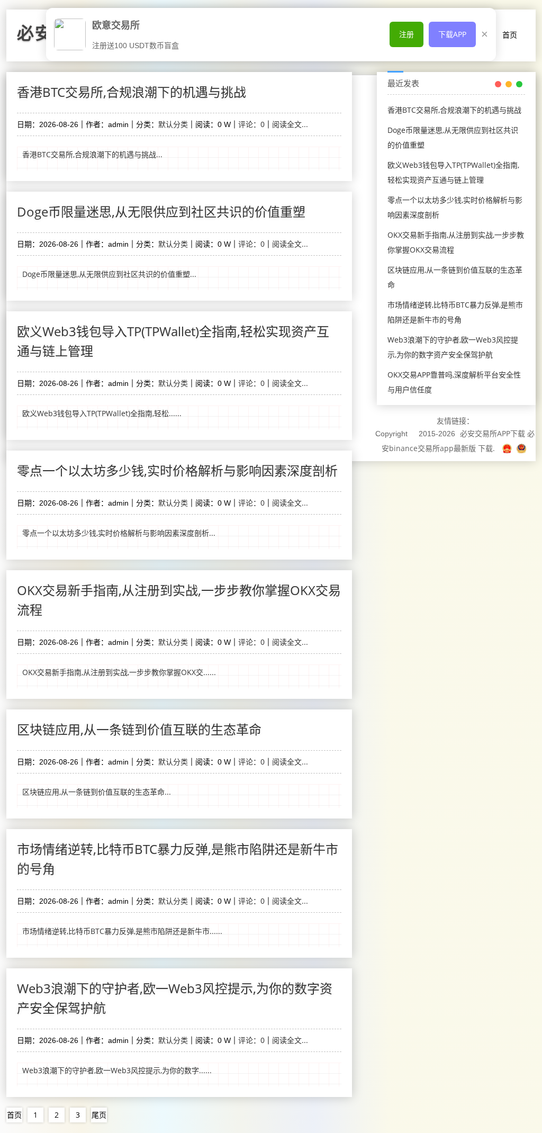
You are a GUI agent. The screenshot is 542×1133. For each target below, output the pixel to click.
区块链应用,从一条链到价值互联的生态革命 (139, 729)
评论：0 (251, 124)
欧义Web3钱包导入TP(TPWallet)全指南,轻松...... (102, 413)
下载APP (452, 34)
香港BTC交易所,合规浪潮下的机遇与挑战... (92, 154)
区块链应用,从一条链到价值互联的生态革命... (96, 792)
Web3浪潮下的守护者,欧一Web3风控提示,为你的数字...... (117, 1070)
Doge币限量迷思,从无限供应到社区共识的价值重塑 (161, 211)
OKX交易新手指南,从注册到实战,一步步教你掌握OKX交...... (119, 672)
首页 (509, 35)
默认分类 (173, 124)
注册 (406, 34)
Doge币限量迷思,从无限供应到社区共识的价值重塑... (109, 274)
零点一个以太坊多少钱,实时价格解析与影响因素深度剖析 (177, 470)
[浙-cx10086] (508, 448)
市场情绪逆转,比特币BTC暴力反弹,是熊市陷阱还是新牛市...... (122, 931)
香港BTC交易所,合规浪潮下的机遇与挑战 (131, 92)
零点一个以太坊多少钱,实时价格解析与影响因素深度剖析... (118, 533)
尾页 (99, 1115)
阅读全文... (290, 124)
